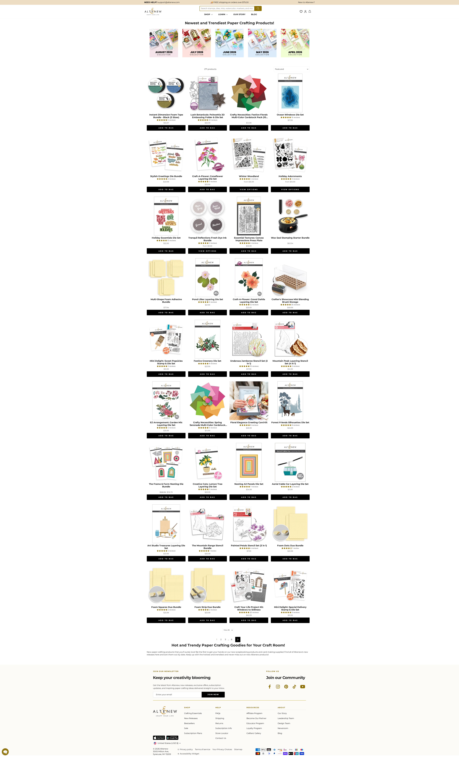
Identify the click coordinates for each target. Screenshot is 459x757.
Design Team (284, 723)
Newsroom (283, 728)
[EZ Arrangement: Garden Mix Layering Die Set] (166, 400)
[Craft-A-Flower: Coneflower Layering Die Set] (207, 154)
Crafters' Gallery (253, 733)
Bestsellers (189, 723)
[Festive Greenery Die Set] (207, 339)
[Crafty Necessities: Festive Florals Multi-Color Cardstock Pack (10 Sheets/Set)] (249, 93)
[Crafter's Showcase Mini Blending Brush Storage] (290, 277)
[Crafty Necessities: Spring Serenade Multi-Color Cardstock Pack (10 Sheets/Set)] (207, 400)
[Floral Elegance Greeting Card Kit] (249, 400)
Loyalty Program (254, 728)
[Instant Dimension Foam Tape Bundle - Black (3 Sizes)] (166, 93)
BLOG (254, 14)
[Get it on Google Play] (172, 738)
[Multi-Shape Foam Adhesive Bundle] (166, 277)
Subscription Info (223, 728)
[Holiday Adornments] (290, 154)
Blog (280, 733)
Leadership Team (286, 718)
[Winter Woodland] (249, 154)
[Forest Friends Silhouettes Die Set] (290, 400)
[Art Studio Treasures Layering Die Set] (166, 523)
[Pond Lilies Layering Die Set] (207, 277)
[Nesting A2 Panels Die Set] (249, 462)
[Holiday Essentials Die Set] (166, 216)
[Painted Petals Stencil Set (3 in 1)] (249, 523)
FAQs (217, 713)
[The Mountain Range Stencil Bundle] (207, 523)
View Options (249, 189)
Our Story (282, 713)
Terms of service (202, 749)
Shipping (219, 718)
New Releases (191, 718)
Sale (186, 728)
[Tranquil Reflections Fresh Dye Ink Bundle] (207, 216)
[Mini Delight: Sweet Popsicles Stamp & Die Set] (166, 339)
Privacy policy (186, 749)
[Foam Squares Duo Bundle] (166, 585)
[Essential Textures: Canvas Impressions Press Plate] (249, 216)
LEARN (222, 14)
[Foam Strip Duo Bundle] (207, 585)
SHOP (207, 14)
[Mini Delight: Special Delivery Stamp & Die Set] (290, 585)
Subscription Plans (193, 733)
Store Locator (221, 733)
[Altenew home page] (153, 11)
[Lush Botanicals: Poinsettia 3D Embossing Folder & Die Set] (207, 93)
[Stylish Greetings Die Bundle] (166, 154)
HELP (218, 708)
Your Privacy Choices (222, 749)
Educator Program (255, 723)
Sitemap (238, 749)
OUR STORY (239, 14)
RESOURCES (252, 708)
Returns (219, 723)
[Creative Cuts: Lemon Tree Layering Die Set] (207, 462)
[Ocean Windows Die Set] (290, 93)
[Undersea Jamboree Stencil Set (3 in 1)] (249, 339)
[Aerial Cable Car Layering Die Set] (290, 462)
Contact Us (220, 738)
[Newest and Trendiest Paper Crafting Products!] (164, 57)
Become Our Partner (256, 718)
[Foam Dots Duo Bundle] (290, 523)
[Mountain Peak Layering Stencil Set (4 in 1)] (290, 339)
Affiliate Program (254, 713)
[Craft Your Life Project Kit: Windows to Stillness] (249, 585)
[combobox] (226, 8)
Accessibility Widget (189, 754)
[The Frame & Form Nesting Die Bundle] (166, 462)
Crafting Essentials (193, 713)
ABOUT (281, 708)
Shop (187, 708)
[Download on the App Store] (159, 738)
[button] (5, 751)
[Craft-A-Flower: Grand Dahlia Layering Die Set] (249, 277)
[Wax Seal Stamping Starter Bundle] (290, 216)
